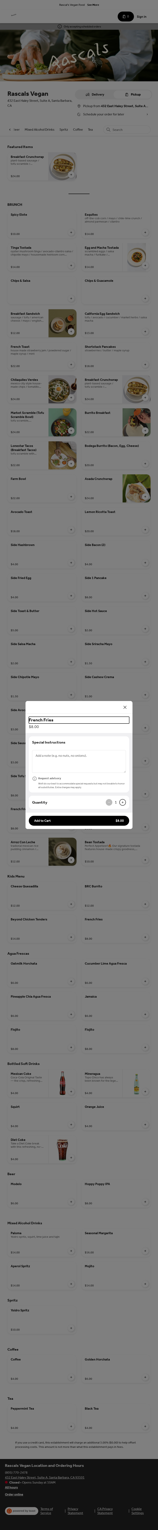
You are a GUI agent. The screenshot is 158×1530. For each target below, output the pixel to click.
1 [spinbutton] (116, 802)
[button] (79, 821)
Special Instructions (48, 742)
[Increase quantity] (122, 802)
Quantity (39, 802)
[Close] (125, 707)
